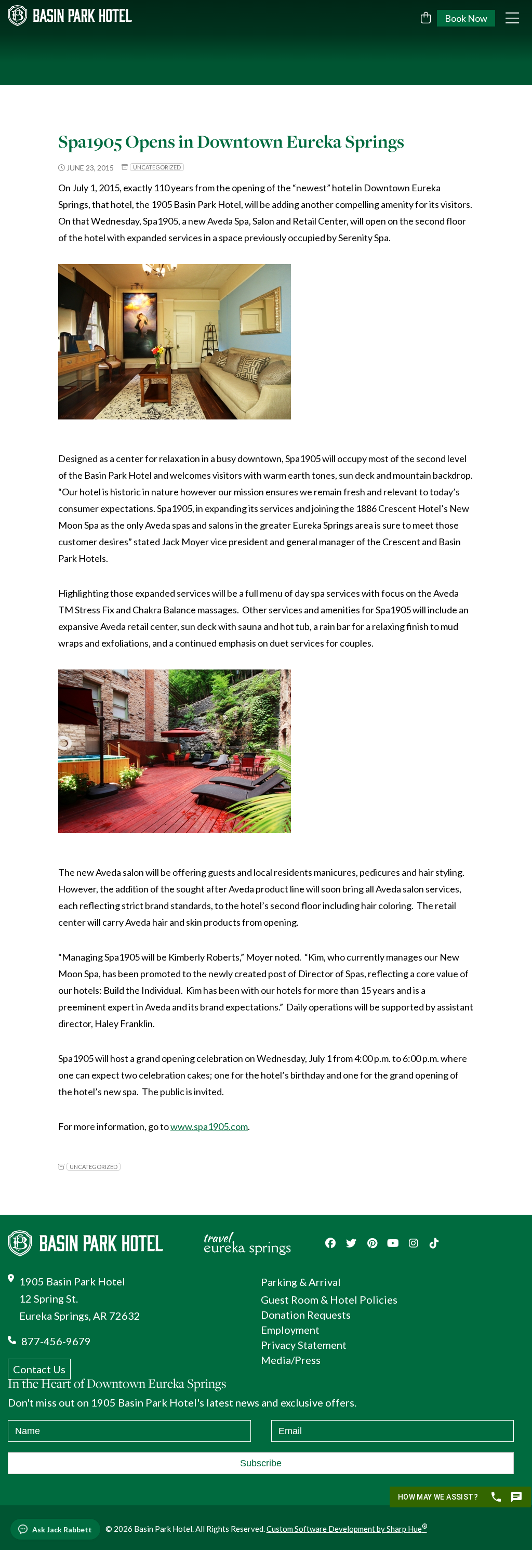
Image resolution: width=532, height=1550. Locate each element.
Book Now (466, 18)
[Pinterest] (372, 1243)
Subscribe (261, 1463)
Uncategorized (157, 167)
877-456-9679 (56, 1341)
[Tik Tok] (434, 1243)
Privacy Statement (304, 1344)
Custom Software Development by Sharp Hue (347, 1528)
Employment (290, 1329)
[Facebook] (330, 1243)
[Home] (86, 15)
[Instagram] (413, 1243)
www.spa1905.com (209, 1126)
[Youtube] (393, 1243)
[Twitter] (351, 1243)
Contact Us (39, 1369)
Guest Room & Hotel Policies (329, 1299)
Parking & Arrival (301, 1282)
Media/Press (291, 1360)
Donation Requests (306, 1314)
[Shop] (426, 17)
